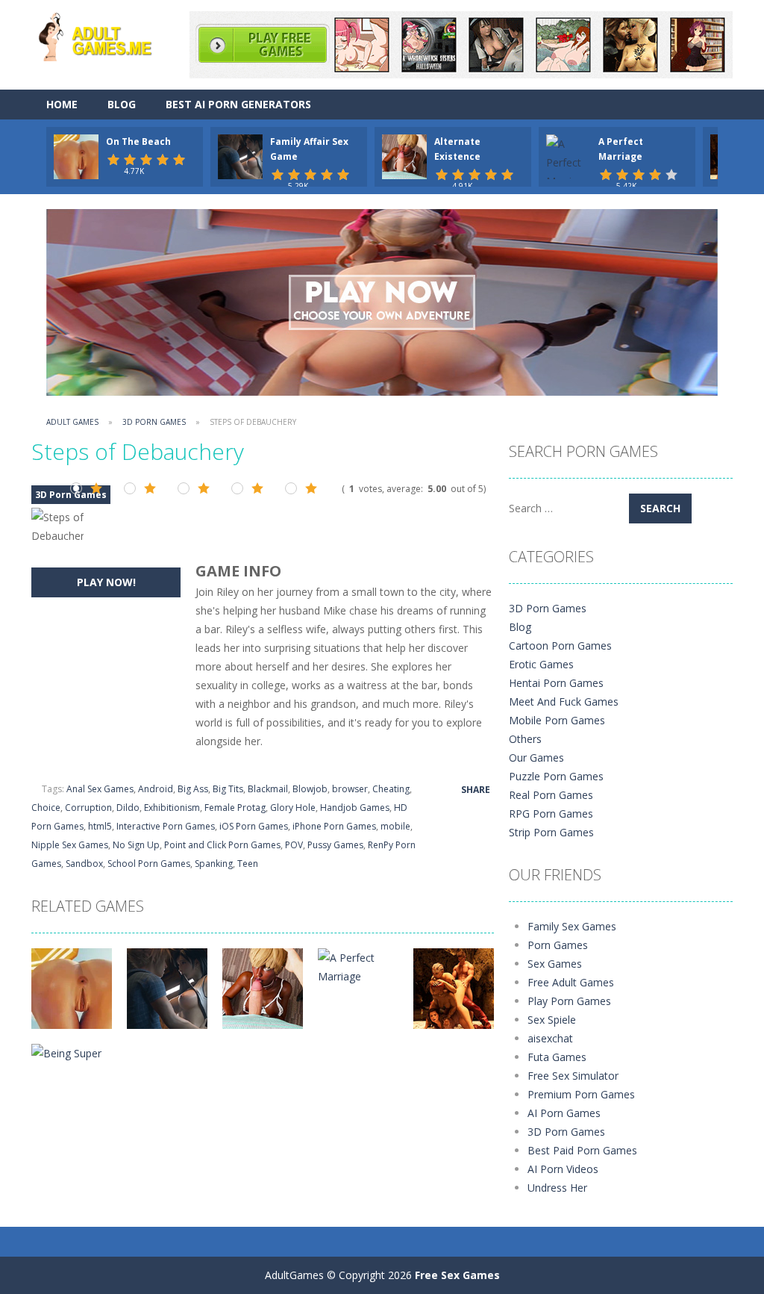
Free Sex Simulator (573, 1076)
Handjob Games (354, 807)
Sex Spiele (551, 1020)
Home (62, 104)
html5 (100, 826)
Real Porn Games (551, 795)
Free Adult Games (570, 982)
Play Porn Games (569, 1001)
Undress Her (557, 1188)
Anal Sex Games (100, 789)
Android (155, 789)
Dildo (128, 807)
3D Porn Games (154, 422)
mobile (395, 826)
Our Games (536, 757)
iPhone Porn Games (334, 826)
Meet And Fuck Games (564, 701)
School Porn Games (148, 863)
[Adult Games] (106, 35)
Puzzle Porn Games (556, 776)
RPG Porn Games (551, 813)
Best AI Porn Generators (238, 104)
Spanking (214, 863)
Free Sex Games (457, 1275)
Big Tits (228, 789)
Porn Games (557, 945)
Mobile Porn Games (557, 720)
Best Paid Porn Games (582, 1150)
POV (294, 845)
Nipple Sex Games (69, 845)
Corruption (88, 807)
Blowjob (310, 789)
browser (350, 789)
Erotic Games (541, 664)
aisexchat (550, 1038)
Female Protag (235, 807)
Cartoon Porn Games (560, 645)
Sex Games (554, 963)
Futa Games (556, 1057)
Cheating (391, 789)
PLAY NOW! (106, 582)
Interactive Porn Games (165, 826)
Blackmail (268, 789)
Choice (45, 807)
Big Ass (193, 789)
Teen (247, 863)
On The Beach (138, 141)
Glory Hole (293, 807)
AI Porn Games (564, 1113)
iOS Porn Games (253, 826)
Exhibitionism (172, 807)
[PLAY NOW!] (76, 156)
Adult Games (72, 422)
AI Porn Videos (562, 1169)
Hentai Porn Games (556, 683)
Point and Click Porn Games (222, 845)
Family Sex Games (571, 926)
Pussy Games (335, 845)
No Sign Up (136, 845)
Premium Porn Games (581, 1094)
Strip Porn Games (551, 832)
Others (525, 739)
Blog (121, 104)
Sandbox (84, 863)
